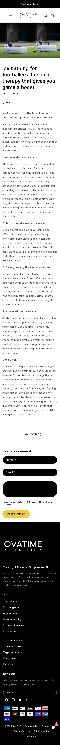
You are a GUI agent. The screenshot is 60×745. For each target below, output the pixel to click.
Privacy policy (49, 726)
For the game (11, 607)
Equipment (9, 658)
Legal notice (31, 736)
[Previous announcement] (5, 4)
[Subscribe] (53, 692)
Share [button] (9, 102)
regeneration (10, 613)
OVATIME (16, 726)
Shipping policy (41, 731)
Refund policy (32, 726)
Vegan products (12, 652)
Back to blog (32, 434)
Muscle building (12, 619)
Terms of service (22, 731)
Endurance (9, 631)
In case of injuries (13, 625)
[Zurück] (5, 15)
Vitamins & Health (13, 646)
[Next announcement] (54, 4)
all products (10, 601)
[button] (10, 15)
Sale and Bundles (13, 640)
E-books (8, 664)
